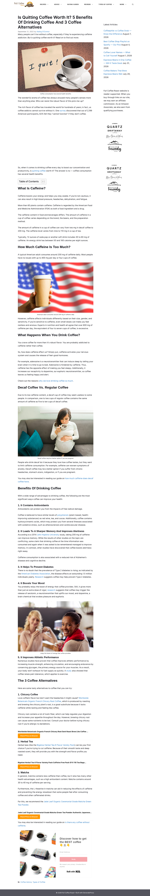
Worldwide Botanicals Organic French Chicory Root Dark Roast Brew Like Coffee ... (53, 732)
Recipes (43, 4)
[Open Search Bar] (132, 4)
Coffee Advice (26, 882)
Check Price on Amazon (29, 736)
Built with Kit (73, 871)
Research (39, 577)
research (51, 590)
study (69, 671)
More (122, 4)
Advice (56, 4)
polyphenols (63, 515)
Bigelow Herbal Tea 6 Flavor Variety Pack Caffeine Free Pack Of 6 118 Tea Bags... (52, 762)
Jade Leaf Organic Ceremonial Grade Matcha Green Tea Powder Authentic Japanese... (55, 812)
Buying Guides (73, 4)
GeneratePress (88, 893)
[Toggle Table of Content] (42, 181)
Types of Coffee (105, 4)
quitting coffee (39, 171)
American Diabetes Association (35, 574)
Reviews (87, 4)
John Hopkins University (48, 535)
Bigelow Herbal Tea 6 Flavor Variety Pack (55, 745)
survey (63, 110)
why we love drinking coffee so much (56, 381)
